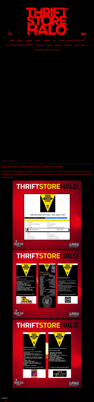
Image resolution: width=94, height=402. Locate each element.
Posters (40, 45)
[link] (66, 171)
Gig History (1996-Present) (20, 45)
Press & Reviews (76, 41)
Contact (68, 45)
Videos (62, 41)
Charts (58, 45)
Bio (54, 41)
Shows (29, 41)
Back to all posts (8, 161)
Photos (46, 41)
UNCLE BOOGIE (81, 45)
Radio (49, 45)
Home (12, 41)
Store (38, 41)
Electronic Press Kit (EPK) (47, 50)
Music (20, 41)
